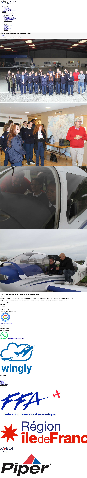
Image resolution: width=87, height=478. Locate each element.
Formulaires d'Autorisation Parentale (10, 10)
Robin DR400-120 (7, 14)
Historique (6, 24)
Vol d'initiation (6, 7)
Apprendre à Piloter (5, 16)
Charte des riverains (3, 385)
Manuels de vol (6, 26)
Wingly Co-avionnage (7, 9)
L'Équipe (5, 27)
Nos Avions (4, 12)
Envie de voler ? (5, 6)
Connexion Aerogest (7, 28)
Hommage (2, 382)
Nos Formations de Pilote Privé (9, 17)
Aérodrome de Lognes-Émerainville (6, 323)
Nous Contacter (6, 23)
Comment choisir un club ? (4, 384)
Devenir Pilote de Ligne (8, 21)
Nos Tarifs (4, 11)
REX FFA (6, 30)
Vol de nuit (6, 20)
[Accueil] (9, 4)
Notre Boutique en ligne (8, 25)
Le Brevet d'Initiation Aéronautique (10, 18)
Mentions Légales (3, 380)
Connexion (2, 381)
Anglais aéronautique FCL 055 (9, 19)
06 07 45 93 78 (16, 338)
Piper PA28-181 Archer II (8, 15)
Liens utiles (6, 29)
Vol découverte (6, 8)
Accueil (3, 5)
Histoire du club (2, 383)
